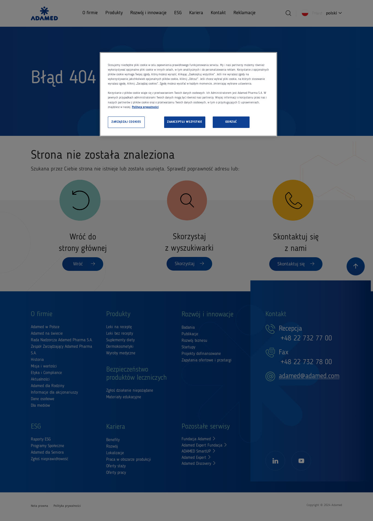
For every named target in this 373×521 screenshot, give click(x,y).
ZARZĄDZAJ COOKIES (126, 122)
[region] (188, 94)
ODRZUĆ (231, 122)
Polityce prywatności (145, 107)
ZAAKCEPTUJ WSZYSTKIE (184, 122)
